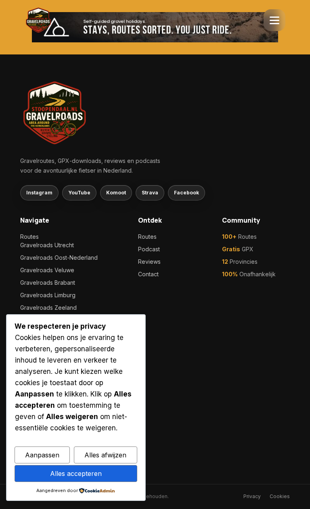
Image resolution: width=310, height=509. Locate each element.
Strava (150, 193)
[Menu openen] (274, 20)
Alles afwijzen (105, 455)
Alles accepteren (76, 473)
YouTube (79, 193)
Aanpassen (42, 455)
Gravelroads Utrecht (47, 245)
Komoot (116, 193)
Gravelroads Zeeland (48, 307)
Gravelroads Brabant (47, 282)
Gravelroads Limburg (47, 295)
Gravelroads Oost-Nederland (59, 257)
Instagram (39, 193)
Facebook (186, 193)
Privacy (252, 496)
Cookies (280, 496)
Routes (29, 236)
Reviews (149, 261)
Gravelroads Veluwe (47, 270)
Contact (148, 274)
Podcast (149, 249)
